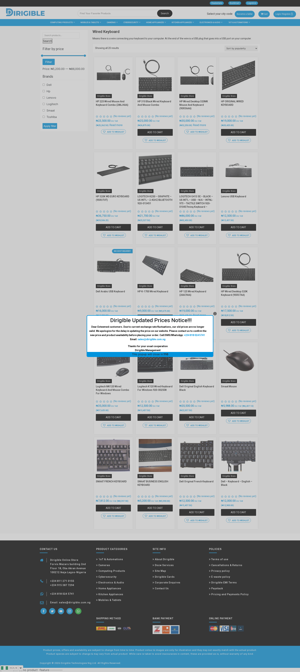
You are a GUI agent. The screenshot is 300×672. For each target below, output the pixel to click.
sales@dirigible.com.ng (151, 339)
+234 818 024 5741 (194, 335)
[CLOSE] (215, 313)
